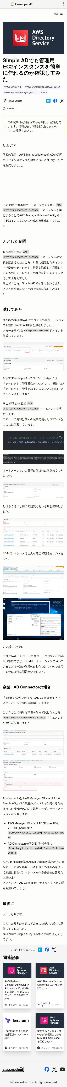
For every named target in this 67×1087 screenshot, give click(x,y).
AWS (44, 92)
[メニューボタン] (4, 4)
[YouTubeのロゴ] (62, 1069)
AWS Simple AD (13, 86)
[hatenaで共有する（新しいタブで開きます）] (48, 101)
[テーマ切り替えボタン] (64, 4)
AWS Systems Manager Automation (43, 86)
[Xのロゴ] (54, 1069)
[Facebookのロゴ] (46, 1069)
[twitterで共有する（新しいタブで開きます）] (62, 101)
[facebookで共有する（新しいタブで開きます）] (55, 101)
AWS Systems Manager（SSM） (21, 92)
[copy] (59, 435)
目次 (56, 14)
